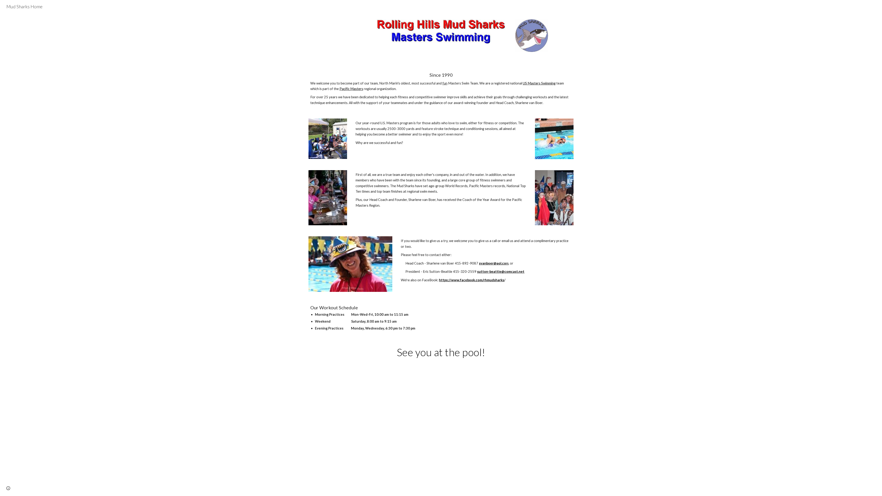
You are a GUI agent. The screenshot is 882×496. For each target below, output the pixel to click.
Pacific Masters (351, 89)
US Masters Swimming (539, 83)
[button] (8, 488)
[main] (441, 89)
